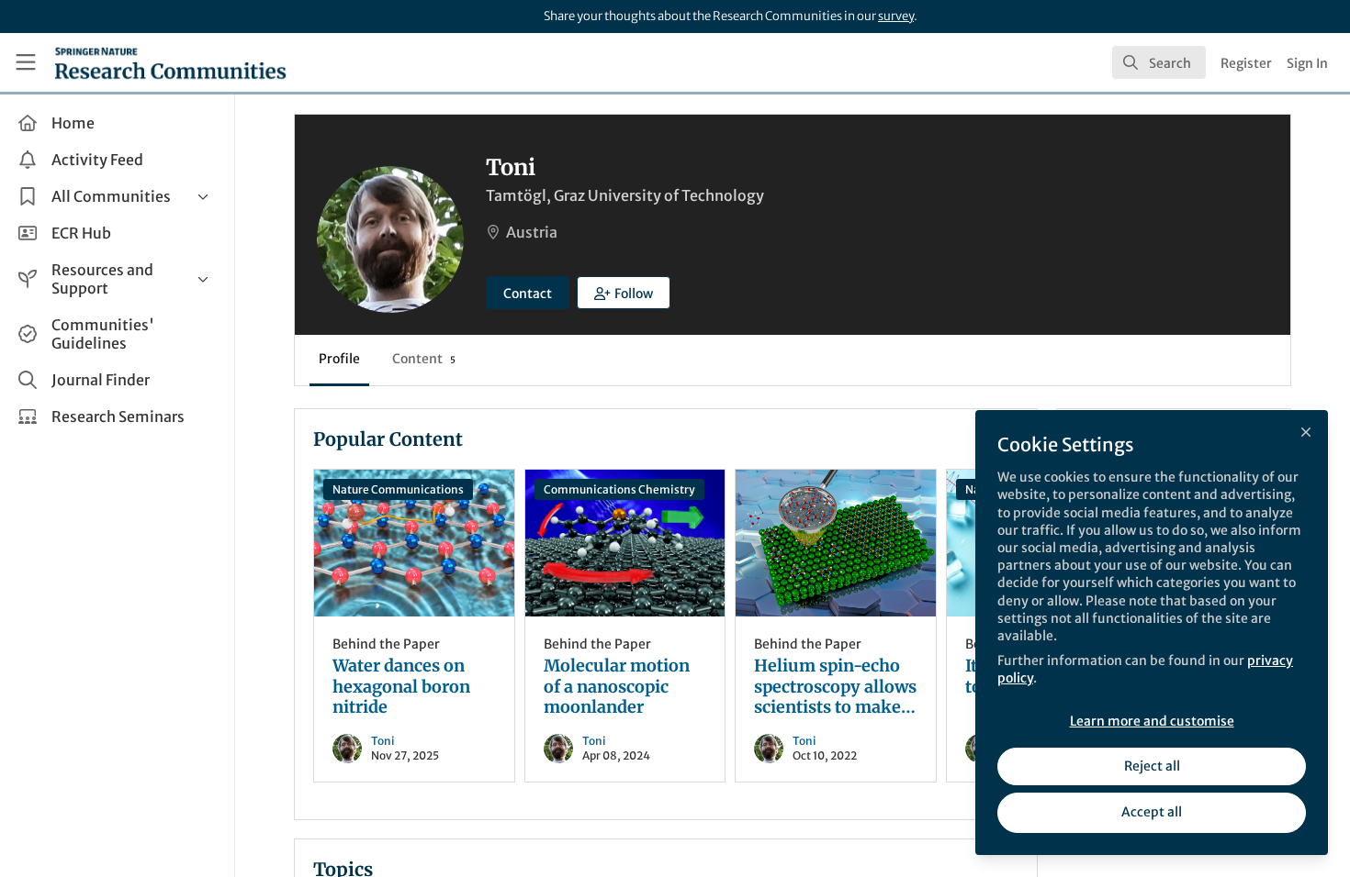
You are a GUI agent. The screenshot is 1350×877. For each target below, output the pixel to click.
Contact (527, 293)
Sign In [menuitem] (1307, 63)
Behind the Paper (386, 644)
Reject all (1152, 766)
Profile (339, 358)
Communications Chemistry (619, 489)
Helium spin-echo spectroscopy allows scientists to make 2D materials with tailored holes (836, 543)
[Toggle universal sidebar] (25, 62)
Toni (383, 741)
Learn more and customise (1152, 721)
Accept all (1151, 812)
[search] (1159, 62)
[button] (623, 292)
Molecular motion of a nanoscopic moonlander (625, 543)
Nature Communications (398, 489)
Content (424, 358)
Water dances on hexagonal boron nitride (414, 543)
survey (896, 16)
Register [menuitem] (1246, 63)
